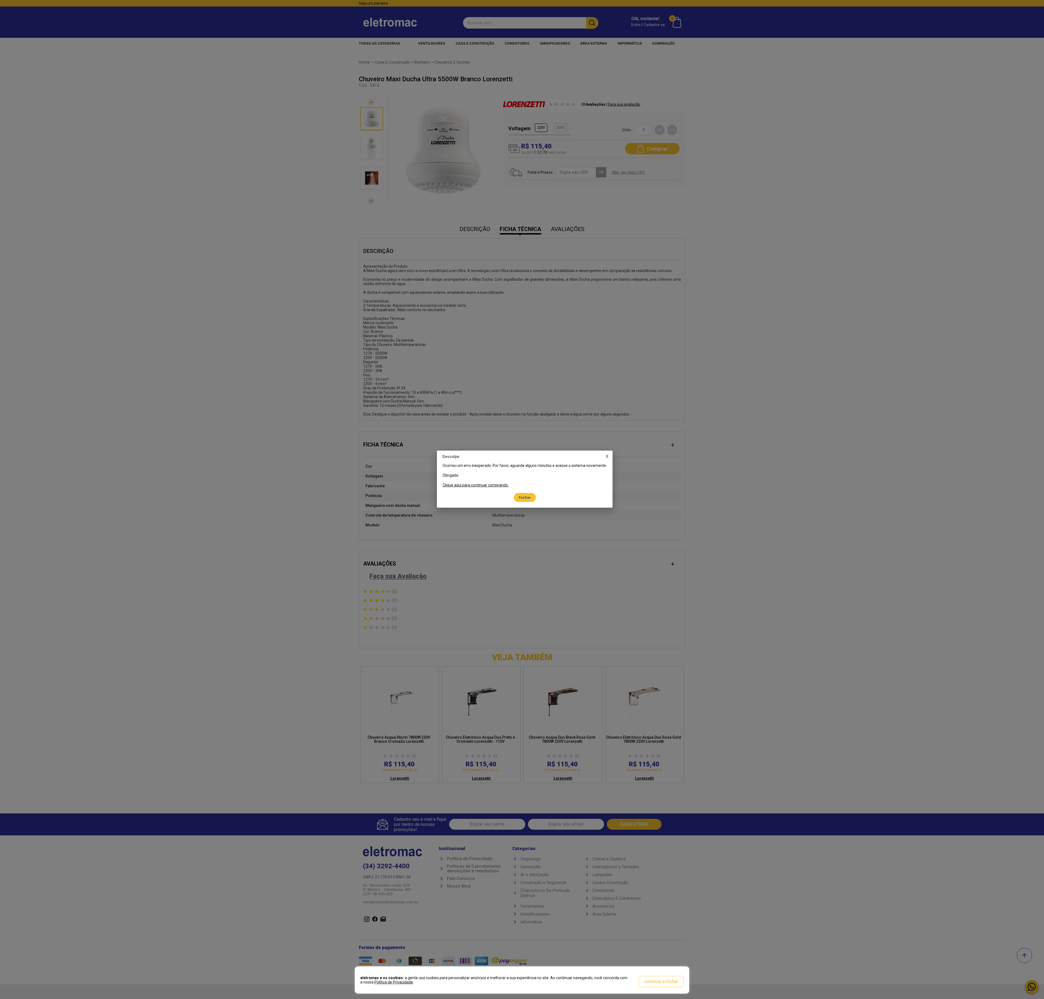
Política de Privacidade (393, 982)
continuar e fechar (661, 981)
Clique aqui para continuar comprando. (476, 485)
